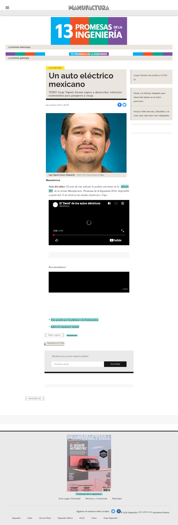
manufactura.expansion (119, 511)
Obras (94, 518)
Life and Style (45, 518)
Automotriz (55, 68)
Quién (29, 518)
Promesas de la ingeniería (89, 494)
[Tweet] (124, 105)
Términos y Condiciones (96, 499)
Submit (115, 364)
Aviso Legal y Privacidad (69, 499)
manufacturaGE (113, 511)
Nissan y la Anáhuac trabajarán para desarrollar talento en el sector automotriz (149, 97)
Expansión (16, 518)
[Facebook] (120, 105)
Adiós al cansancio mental (65, 326)
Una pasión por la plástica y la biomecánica (74, 319)
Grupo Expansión (110, 518)
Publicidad (117, 499)
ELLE (82, 518)
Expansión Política (65, 518)
